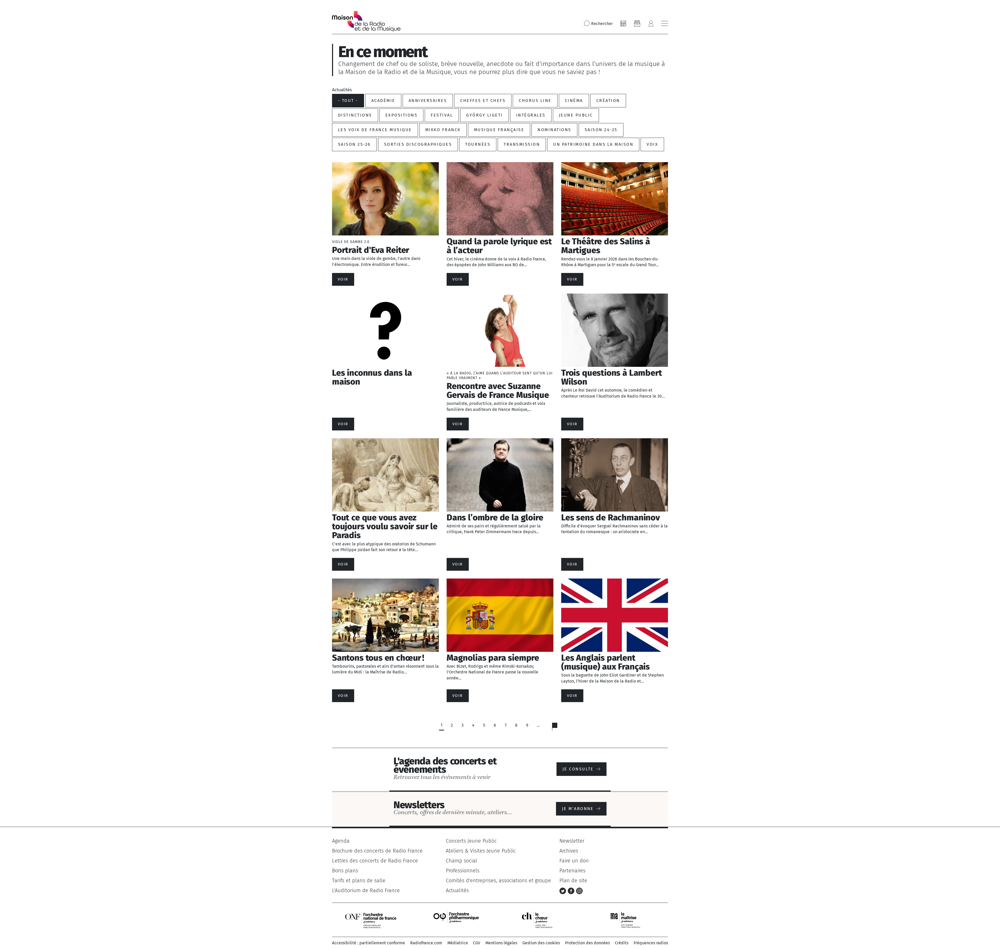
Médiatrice (457, 942)
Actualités (457, 890)
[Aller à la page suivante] (558, 728)
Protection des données (587, 942)
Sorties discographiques (418, 144)
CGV (476, 942)
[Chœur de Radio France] (542, 919)
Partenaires (572, 870)
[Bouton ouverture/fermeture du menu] (664, 23)
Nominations (554, 129)
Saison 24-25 (601, 129)
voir (343, 279)
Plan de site (573, 880)
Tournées (477, 144)
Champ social (461, 860)
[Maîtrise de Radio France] (629, 919)
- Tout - (348, 100)
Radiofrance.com (426, 942)
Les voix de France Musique (375, 129)
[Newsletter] (637, 23)
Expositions (401, 115)
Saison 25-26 (354, 144)
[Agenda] (623, 23)
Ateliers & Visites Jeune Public (481, 851)
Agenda (340, 841)
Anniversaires (428, 100)
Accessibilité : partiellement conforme (368, 942)
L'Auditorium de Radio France (366, 890)
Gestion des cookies (541, 942)
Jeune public (576, 115)
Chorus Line (535, 100)
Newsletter (571, 841)
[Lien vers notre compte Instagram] (579, 890)
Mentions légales (501, 942)
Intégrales (531, 115)
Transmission (522, 144)
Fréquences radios (651, 942)
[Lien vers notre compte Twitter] (563, 890)
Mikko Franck (443, 129)
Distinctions (355, 115)
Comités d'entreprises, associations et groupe (498, 880)
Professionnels (462, 870)
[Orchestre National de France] (370, 919)
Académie (383, 100)
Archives (568, 851)
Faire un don (574, 860)
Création (608, 100)
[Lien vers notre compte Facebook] (572, 890)
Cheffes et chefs (482, 100)
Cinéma (574, 100)
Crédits (621, 942)
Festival (442, 115)
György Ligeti (484, 115)
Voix (652, 144)
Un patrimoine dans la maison (593, 144)
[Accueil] (366, 21)
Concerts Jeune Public (471, 841)
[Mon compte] (650, 23)
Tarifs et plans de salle (358, 880)
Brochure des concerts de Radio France (377, 851)
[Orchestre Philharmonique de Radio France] (457, 919)
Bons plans (345, 870)
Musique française (499, 129)
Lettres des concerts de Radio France (375, 860)
